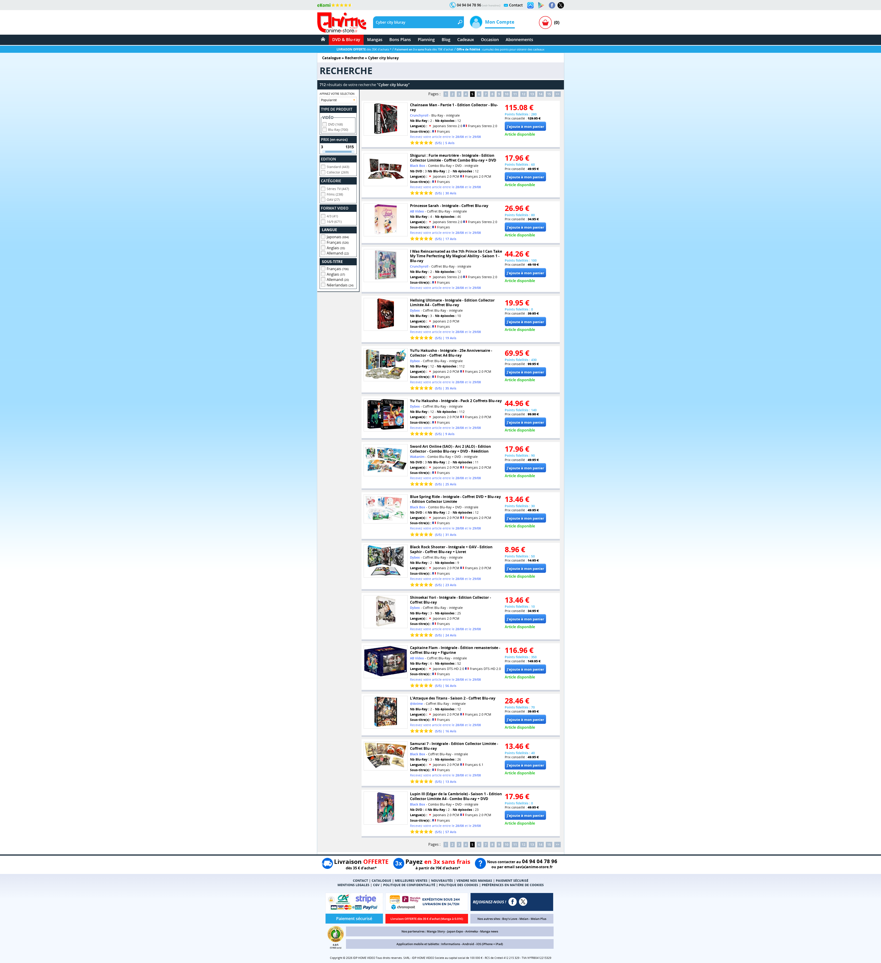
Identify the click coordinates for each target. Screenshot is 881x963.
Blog (446, 39)
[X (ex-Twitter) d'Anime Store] (523, 902)
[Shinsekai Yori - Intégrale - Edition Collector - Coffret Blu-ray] (385, 611)
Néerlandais (340, 285)
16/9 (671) (334, 221)
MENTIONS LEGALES (353, 885)
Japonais (338, 236)
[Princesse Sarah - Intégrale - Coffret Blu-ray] (385, 220)
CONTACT (360, 880)
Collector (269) (337, 172)
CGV (376, 885)
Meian (523, 919)
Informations (450, 944)
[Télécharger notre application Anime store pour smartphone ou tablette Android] (541, 5)
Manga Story (436, 931)
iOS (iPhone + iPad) (489, 944)
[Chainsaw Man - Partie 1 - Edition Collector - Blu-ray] (385, 119)
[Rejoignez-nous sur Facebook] (552, 5)
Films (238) (335, 194)
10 (506, 94)
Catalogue (331, 57)
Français (338, 242)
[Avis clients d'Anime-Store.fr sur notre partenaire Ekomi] (334, 5)
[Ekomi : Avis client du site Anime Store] (336, 940)
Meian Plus (538, 919)
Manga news (489, 931)
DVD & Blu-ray (346, 39)
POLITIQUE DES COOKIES (458, 885)
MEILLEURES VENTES (411, 880)
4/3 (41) (332, 216)
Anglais (336, 247)
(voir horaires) (491, 5)
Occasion (490, 39)
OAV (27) (333, 199)
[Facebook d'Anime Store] (512, 902)
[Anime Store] (341, 22)
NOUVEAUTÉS (442, 880)
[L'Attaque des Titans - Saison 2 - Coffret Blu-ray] (385, 712)
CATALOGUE (381, 880)
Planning (426, 39)
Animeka (471, 931)
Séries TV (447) (338, 189)
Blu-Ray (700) (338, 129)
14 (540, 94)
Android (468, 944)
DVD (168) (335, 124)
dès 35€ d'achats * (364, 49)
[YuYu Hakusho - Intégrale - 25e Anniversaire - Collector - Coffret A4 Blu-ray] (385, 364)
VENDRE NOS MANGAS (474, 880)
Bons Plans (400, 39)
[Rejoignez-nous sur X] (561, 5)
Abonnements (519, 39)
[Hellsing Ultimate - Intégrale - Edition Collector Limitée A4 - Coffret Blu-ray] (385, 314)
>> (557, 94)
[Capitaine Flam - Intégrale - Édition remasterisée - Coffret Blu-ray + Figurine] (385, 662)
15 (549, 94)
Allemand (338, 253)
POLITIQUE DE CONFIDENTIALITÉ (409, 885)
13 (532, 94)
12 (523, 94)
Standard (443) (338, 167)
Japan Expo (455, 931)
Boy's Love (509, 919)
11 (515, 94)
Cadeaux (465, 39)
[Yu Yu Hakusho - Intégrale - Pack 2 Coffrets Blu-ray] (385, 415)
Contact (516, 5)
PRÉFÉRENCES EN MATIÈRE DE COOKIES (513, 885)
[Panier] (545, 22)
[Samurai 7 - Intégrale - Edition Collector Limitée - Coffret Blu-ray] (385, 756)
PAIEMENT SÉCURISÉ (512, 880)
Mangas (374, 39)
